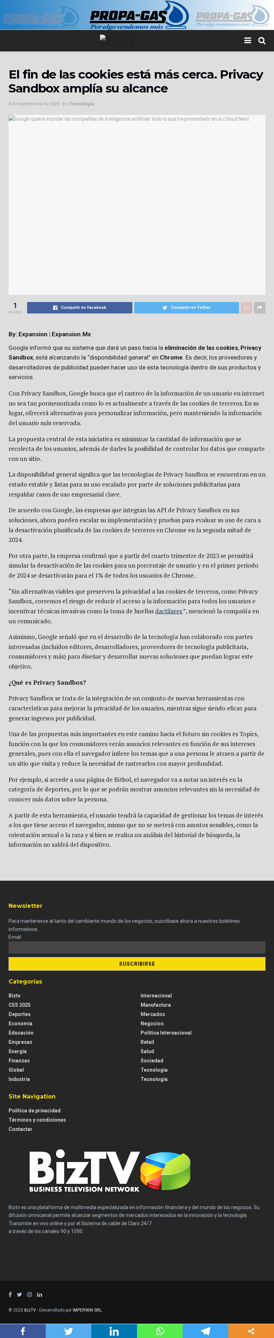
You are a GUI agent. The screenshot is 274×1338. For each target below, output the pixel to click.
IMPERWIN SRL (87, 1310)
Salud (147, 1051)
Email (15, 937)
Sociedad (152, 1060)
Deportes (20, 1014)
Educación (21, 1033)
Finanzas (19, 1060)
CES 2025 (20, 1005)
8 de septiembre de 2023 (34, 103)
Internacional (156, 996)
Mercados (153, 1014)
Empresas (20, 1042)
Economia (20, 1023)
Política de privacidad (35, 1110)
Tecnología (81, 103)
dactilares (168, 611)
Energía (18, 1051)
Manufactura (156, 1005)
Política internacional (166, 1033)
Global (16, 1070)
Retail (147, 1042)
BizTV (30, 1310)
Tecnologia (154, 1070)
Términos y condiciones (37, 1120)
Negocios (152, 1023)
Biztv (14, 996)
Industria (19, 1079)
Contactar (20, 1129)
